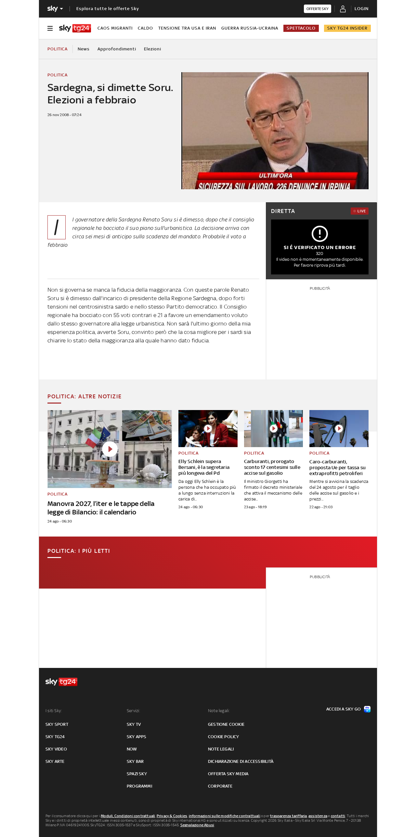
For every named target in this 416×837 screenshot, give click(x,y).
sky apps (137, 736)
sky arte (55, 761)
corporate (220, 786)
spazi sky (137, 773)
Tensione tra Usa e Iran (187, 28)
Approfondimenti (117, 48)
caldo (145, 28)
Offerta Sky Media (228, 773)
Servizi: (133, 710)
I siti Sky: (54, 710)
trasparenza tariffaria (288, 816)
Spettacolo (301, 28)
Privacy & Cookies (172, 816)
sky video (56, 749)
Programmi (139, 786)
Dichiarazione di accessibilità (240, 761)
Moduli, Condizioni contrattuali (128, 816)
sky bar (135, 761)
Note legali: (219, 710)
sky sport (57, 724)
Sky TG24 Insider (347, 28)
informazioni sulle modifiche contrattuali (224, 816)
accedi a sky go (343, 709)
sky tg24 (55, 736)
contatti (338, 816)
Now (132, 749)
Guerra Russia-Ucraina (249, 28)
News (84, 48)
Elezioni (152, 48)
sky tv (134, 724)
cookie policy (223, 736)
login (362, 8)
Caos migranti (115, 28)
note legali (221, 749)
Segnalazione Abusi (197, 825)
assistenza (317, 816)
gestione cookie (226, 724)
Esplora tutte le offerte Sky (107, 8)
